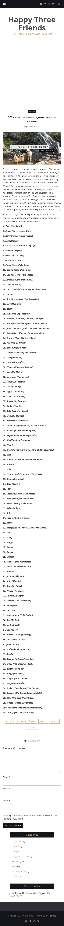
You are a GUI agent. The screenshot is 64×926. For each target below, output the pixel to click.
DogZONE (17, 841)
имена (43, 721)
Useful (32, 111)
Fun (13, 851)
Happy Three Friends (32, 23)
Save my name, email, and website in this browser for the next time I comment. (30, 817)
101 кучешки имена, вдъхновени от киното (32, 119)
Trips (14, 866)
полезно (32, 727)
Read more (16, 895)
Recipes (15, 861)
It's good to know (20, 856)
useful (9, 721)
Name (6, 777)
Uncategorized (19, 871)
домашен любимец (26, 721)
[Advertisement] (32, 76)
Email (6, 788)
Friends (15, 846)
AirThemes (51, 915)
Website (6, 800)
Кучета (54, 721)
